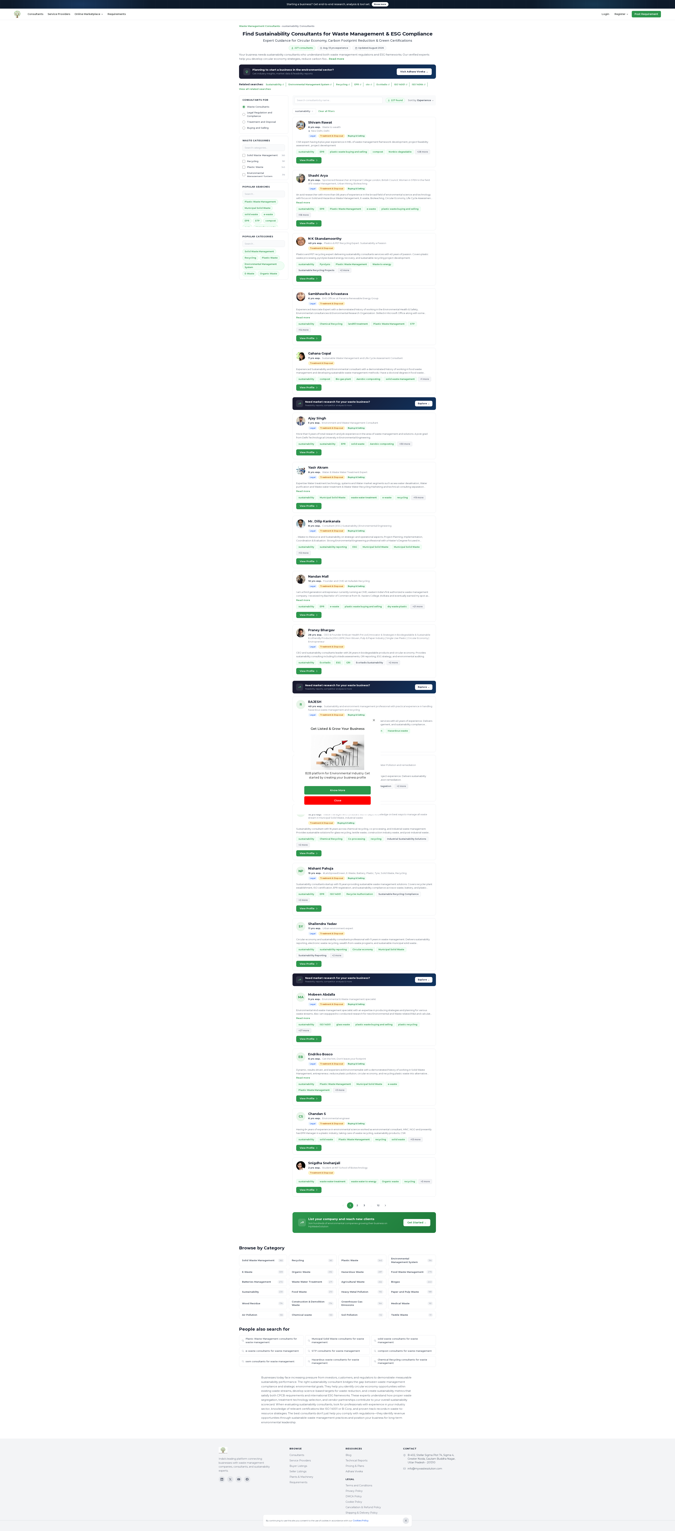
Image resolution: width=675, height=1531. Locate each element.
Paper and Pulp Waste (411, 1291)
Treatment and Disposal (261, 121)
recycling (402, 497)
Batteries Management (262, 1281)
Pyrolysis (325, 264)
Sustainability (274, 84)
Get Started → (416, 1222)
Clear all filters (326, 111)
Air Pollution (262, 1314)
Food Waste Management (411, 1272)
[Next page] (385, 1205)
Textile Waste (411, 1314)
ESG (354, 547)
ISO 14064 (417, 84)
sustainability (306, 151)
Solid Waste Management (262, 155)
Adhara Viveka (354, 1471)
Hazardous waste (398, 730)
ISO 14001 (399, 84)
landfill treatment (358, 324)
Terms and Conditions (359, 1485)
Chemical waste (312, 1314)
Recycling (342, 84)
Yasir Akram (318, 467)
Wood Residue (262, 1303)
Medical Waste (411, 1303)
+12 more (303, 553)
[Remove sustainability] (312, 111)
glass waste (343, 1024)
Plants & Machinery (301, 1476)
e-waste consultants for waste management (272, 1350)
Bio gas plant (343, 379)
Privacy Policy (354, 1491)
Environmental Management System (308, 84)
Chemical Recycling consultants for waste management (402, 1361)
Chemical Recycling (331, 324)
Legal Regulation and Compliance (259, 114)
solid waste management (400, 379)
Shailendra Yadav (322, 924)
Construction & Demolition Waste (312, 1303)
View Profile (307, 160)
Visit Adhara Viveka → (414, 71)
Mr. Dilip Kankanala (324, 521)
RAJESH (314, 702)
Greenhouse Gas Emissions (361, 1303)
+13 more (415, 1139)
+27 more (303, 1030)
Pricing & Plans (355, 1466)
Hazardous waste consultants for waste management (335, 1361)
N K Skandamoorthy (325, 239)
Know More (337, 790)
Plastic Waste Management (260, 201)
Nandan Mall (318, 576)
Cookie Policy (354, 1501)
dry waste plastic (397, 606)
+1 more (424, 379)
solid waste (251, 214)
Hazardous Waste (361, 1272)
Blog (348, 1455)
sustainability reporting (333, 547)
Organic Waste (268, 273)
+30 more (404, 444)
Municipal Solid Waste (257, 208)
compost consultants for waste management (405, 1350)
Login (605, 14)
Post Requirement (646, 14)
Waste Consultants (258, 106)
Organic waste (390, 1181)
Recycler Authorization (359, 894)
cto (368, 84)
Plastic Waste (255, 167)
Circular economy (362, 949)
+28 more (422, 151)
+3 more (339, 1090)
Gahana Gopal (319, 353)
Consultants (35, 14)
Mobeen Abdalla (321, 994)
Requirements (117, 14)
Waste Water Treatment (312, 1281)
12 (378, 1205)
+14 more (303, 330)
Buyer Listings (298, 1466)
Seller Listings (298, 1471)
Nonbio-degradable (400, 151)
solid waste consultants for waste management (398, 1340)
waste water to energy (363, 1181)
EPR (356, 84)
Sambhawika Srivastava (328, 294)
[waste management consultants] (17, 14)
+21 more (418, 606)
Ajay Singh (317, 418)
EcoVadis (382, 84)
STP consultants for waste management (336, 1350)
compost (270, 220)
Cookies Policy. (361, 1520)
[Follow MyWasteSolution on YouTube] (239, 1479)
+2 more (344, 270)
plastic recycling (407, 1024)
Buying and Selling (258, 127)
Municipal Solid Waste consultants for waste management (338, 1340)
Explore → (424, 403)
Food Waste (312, 1291)
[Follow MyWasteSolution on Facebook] (247, 1479)
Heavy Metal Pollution (361, 1291)
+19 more (418, 497)
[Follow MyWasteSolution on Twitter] (230, 1479)
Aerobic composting (368, 379)
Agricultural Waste (361, 1281)
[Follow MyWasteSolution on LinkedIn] (222, 1479)
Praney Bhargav (321, 630)
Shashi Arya (318, 176)
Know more (380, 4)
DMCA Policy (354, 1496)
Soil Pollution (361, 1314)
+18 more (303, 215)
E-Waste (249, 273)
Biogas (411, 1281)
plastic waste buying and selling (348, 151)
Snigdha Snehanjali (324, 1163)
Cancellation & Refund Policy (363, 1507)
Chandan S (317, 1114)
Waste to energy (381, 264)
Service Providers (59, 14)
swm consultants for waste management (270, 1361)
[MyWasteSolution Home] (250, 1450)
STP (257, 220)
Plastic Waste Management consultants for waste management (271, 1340)
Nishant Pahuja (320, 868)
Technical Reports (356, 1460)
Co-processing (356, 839)
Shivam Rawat (320, 122)
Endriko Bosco (320, 1054)
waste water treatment (364, 497)
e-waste (268, 214)
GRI (348, 662)
